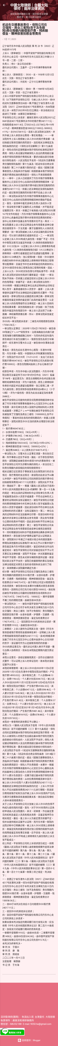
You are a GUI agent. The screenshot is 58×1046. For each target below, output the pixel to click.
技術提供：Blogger (30, 1040)
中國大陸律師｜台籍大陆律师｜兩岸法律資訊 (29, 7)
